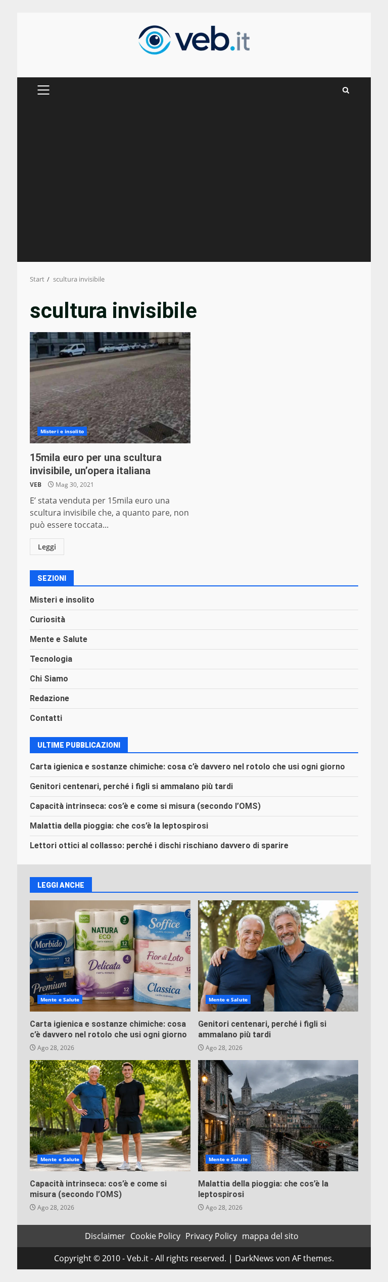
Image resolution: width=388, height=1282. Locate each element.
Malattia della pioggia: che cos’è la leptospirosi (119, 826)
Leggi (47, 547)
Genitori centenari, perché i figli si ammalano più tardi (131, 786)
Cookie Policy (155, 1236)
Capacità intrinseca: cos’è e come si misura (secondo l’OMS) (145, 806)
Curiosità (47, 619)
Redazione (49, 698)
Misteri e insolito (62, 431)
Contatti (46, 718)
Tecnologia (51, 659)
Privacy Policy (211, 1236)
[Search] (346, 90)
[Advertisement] (194, 186)
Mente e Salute (58, 639)
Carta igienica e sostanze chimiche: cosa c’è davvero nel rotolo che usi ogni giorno (187, 766)
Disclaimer (105, 1236)
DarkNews (254, 1258)
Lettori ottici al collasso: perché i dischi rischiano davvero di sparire (159, 845)
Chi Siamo (49, 678)
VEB (35, 484)
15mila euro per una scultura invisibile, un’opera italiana (110, 387)
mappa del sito (270, 1236)
